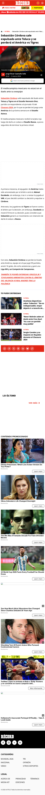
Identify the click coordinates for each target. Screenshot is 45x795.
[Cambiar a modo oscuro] (38, 3)
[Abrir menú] (3, 3)
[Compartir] (41, 75)
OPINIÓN (27, 762)
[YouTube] (20, 742)
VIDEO (3, 766)
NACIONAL (5, 762)
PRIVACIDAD (21, 778)
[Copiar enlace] (32, 349)
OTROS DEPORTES (30, 766)
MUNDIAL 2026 (7, 759)
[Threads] (18, 349)
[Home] (1, 31)
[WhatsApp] (5, 349)
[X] (14, 349)
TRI (24, 759)
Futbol (7, 31)
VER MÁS (33, 403)
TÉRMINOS (34, 778)
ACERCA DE (5, 778)
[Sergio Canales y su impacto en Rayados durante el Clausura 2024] (22, 335)
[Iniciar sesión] (42, 3)
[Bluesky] (27, 349)
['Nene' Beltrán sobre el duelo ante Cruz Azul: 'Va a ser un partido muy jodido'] (22, 319)
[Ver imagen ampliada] (22, 59)
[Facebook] (9, 349)
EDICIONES (20, 782)
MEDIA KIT (5, 782)
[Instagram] (9, 742)
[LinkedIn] (23, 349)
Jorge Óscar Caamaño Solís (16, 74)
